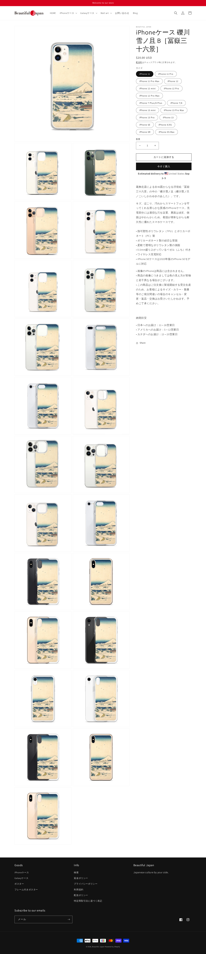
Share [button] (143, 342)
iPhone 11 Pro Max (149, 81)
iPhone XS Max (166, 132)
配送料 (139, 62)
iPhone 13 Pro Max (174, 110)
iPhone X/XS (165, 124)
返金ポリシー (81, 878)
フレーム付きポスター (26, 889)
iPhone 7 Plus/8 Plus (150, 103)
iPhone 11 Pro (165, 74)
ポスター (19, 883)
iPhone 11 (144, 74)
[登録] (68, 919)
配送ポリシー (81, 895)
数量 (138, 139)
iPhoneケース (21, 872)
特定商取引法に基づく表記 (88, 900)
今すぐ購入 (163, 166)
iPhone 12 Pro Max (149, 95)
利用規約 (78, 889)
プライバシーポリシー (85, 883)
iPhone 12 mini (147, 88)
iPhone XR (144, 132)
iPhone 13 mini (147, 110)
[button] (68, 13)
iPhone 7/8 (176, 103)
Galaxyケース (21, 878)
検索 (76, 872)
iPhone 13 (168, 117)
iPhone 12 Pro (171, 88)
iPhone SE (144, 124)
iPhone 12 (173, 81)
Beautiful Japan (98, 947)
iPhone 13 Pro (147, 117)
